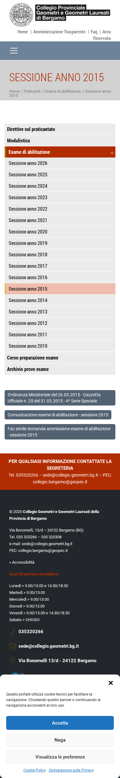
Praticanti (32, 91)
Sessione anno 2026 (28, 163)
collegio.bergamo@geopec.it (60, 481)
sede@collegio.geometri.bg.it (70, 475)
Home (23, 31)
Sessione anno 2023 (28, 197)
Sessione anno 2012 (28, 323)
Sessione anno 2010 (28, 346)
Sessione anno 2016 (28, 277)
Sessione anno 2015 (28, 288)
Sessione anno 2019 (28, 243)
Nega (60, 740)
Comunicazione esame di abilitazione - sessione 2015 (58, 414)
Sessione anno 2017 (28, 266)
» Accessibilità (21, 562)
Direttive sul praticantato (31, 129)
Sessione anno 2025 (28, 174)
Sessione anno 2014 (28, 300)
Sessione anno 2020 (28, 231)
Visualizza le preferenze (60, 757)
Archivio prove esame (28, 369)
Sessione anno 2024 (28, 186)
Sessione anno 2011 (28, 334)
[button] (111, 682)
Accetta (60, 723)
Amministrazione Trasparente (59, 31)
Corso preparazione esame (32, 357)
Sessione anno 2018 (28, 254)
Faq (94, 31)
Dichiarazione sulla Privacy (71, 770)
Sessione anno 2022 (28, 208)
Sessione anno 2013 (28, 311)
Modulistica (18, 140)
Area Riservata (102, 34)
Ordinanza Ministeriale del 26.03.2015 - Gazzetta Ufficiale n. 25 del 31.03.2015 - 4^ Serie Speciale (54, 397)
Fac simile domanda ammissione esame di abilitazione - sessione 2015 (59, 431)
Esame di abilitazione (62, 91)
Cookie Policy (34, 770)
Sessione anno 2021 (28, 220)
